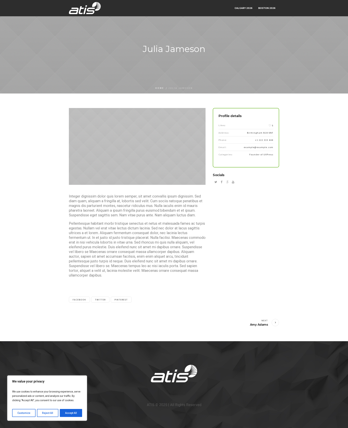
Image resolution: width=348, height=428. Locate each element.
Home (159, 88)
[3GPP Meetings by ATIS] (174, 373)
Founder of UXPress (261, 154)
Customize (23, 413)
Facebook (79, 299)
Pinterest (121, 299)
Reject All (47, 413)
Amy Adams (259, 324)
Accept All (71, 413)
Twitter (100, 299)
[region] (47, 398)
